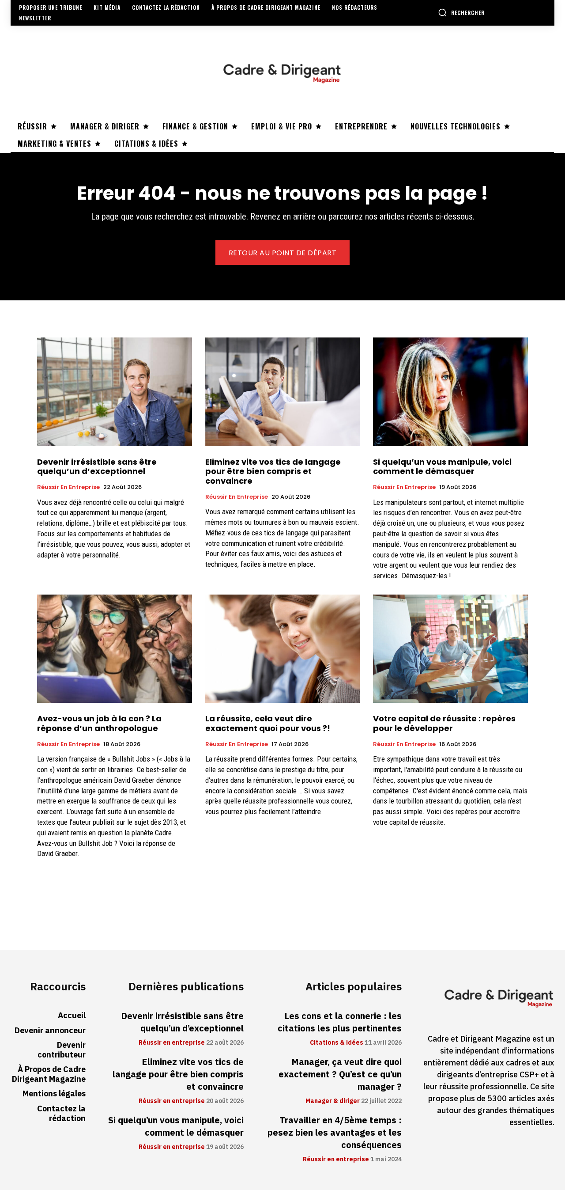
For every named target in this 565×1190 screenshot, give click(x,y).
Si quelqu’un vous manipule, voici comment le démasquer (442, 466)
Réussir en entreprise (68, 487)
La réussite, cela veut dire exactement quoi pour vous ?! (267, 723)
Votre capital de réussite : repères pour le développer (444, 723)
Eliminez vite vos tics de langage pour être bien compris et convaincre (273, 471)
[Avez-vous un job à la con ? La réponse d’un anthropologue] (114, 649)
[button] (461, 12)
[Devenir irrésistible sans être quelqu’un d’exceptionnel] (114, 391)
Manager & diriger (332, 1101)
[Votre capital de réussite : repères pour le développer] (450, 649)
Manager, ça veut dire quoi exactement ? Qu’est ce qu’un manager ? (340, 1074)
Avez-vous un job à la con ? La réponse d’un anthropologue (99, 723)
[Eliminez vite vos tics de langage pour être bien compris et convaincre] (282, 391)
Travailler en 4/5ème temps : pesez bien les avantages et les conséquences (334, 1133)
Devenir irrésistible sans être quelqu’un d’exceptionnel (97, 466)
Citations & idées (336, 1043)
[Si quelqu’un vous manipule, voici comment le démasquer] (450, 391)
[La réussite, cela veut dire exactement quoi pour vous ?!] (282, 649)
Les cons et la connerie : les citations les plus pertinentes (340, 1022)
